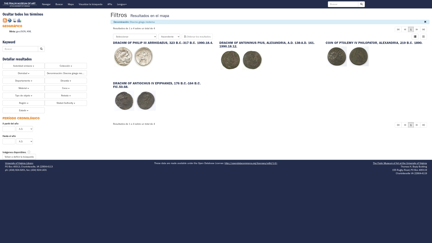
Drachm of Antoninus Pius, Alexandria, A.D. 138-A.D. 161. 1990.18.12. (267, 44)
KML (29, 31)
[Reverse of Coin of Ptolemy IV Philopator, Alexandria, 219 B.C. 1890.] (358, 56)
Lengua (121, 4)
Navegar (46, 4)
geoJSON (21, 31)
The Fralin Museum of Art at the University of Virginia (400, 163)
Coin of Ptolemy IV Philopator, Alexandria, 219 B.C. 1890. (374, 43)
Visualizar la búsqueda (90, 4)
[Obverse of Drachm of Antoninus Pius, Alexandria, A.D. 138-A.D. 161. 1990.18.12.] (230, 59)
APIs (109, 4)
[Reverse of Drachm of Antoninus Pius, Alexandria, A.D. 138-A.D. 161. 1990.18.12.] (252, 59)
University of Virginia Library (19, 163)
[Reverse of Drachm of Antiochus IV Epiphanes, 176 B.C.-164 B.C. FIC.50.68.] (146, 100)
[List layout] (415, 36)
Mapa (71, 4)
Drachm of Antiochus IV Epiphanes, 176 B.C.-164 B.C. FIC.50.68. (157, 85)
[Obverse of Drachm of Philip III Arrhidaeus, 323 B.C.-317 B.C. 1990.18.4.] (123, 56)
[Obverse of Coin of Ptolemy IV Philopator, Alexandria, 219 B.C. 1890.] (337, 56)
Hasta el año (9, 136)
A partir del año (11, 123)
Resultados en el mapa (149, 16)
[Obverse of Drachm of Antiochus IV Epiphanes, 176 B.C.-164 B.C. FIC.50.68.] (124, 100)
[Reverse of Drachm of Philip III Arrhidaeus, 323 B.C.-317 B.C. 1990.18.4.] (143, 56)
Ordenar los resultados (198, 36)
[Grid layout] (423, 36)
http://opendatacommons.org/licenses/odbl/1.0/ (251, 163)
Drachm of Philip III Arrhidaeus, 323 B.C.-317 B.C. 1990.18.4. (163, 43)
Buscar (59, 4)
